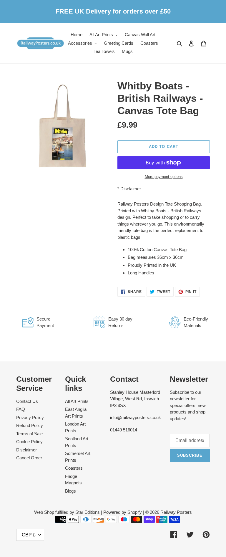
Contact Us (27, 401)
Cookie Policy (29, 441)
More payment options (164, 176)
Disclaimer (130, 188)
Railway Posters (176, 512)
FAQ (20, 409)
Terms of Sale (29, 433)
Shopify (134, 512)
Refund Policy (29, 425)
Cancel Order (29, 457)
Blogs (70, 490)
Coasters (74, 468)
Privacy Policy (30, 417)
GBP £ (29, 534)
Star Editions (87, 512)
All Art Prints (77, 401)
